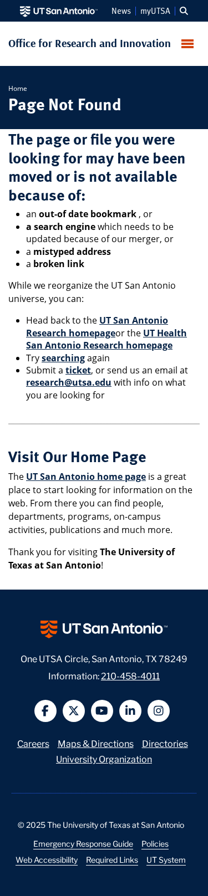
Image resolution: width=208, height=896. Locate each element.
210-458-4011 (130, 675)
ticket (78, 370)
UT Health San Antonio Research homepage (106, 339)
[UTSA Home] (59, 10)
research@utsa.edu (68, 382)
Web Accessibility (47, 859)
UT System (166, 859)
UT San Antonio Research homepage (97, 326)
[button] (184, 11)
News (121, 11)
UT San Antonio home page (86, 476)
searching (63, 358)
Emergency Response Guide (83, 843)
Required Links (112, 859)
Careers (33, 742)
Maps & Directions (96, 742)
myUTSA (155, 11)
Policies (155, 843)
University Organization (104, 758)
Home (17, 88)
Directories (165, 742)
